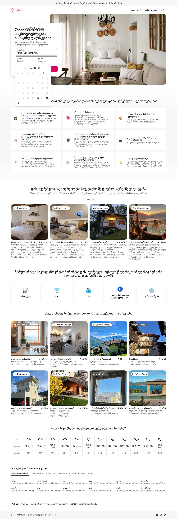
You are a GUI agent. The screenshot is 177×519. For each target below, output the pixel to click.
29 (42, 98)
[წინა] (84, 199)
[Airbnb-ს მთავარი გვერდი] (17, 10)
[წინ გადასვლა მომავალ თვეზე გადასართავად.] (47, 68)
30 (47, 98)
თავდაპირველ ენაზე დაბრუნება (109, 3)
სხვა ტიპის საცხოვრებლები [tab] (44, 473)
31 (18, 103)
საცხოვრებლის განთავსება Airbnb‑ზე (148, 10)
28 (38, 98)
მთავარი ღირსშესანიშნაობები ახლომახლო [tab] (76, 473)
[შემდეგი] (93, 199)
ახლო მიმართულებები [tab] (20, 473)
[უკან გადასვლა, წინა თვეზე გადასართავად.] (19, 68)
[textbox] (25, 61)
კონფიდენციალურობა (37, 515)
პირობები (52, 515)
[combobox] (36, 52)
